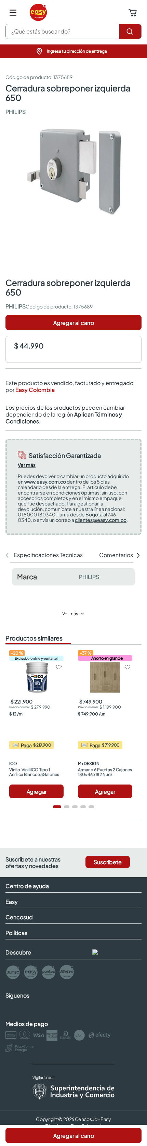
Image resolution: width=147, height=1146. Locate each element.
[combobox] (73, 31)
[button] (73, 51)
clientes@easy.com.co (100, 520)
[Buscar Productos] (130, 31)
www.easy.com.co (45, 481)
